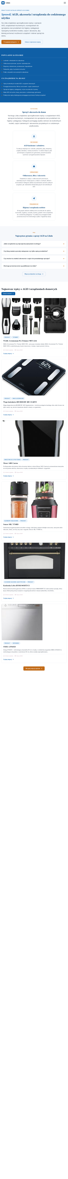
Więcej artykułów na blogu (33, 274)
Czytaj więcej (7, 353)
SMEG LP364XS (9, 646)
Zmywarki (16, 643)
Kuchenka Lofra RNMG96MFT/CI (16, 585)
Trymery (15, 337)
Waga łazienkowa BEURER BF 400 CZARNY (20, 402)
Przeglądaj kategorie (10, 42)
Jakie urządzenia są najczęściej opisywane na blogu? (22, 244)
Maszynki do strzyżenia (12, 459)
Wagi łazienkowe (18, 398)
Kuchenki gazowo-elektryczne (14, 582)
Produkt (7, 337)
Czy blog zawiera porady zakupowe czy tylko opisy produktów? (26, 251)
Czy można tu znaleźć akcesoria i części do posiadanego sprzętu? (27, 258)
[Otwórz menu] (65, 3)
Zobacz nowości (7, 293)
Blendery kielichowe (11, 520)
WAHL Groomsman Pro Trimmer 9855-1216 (20, 340)
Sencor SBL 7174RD (10, 524)
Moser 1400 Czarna (10, 463)
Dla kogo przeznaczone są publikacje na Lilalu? (20, 266)
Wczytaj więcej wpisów (33, 668)
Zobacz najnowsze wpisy (33, 42)
